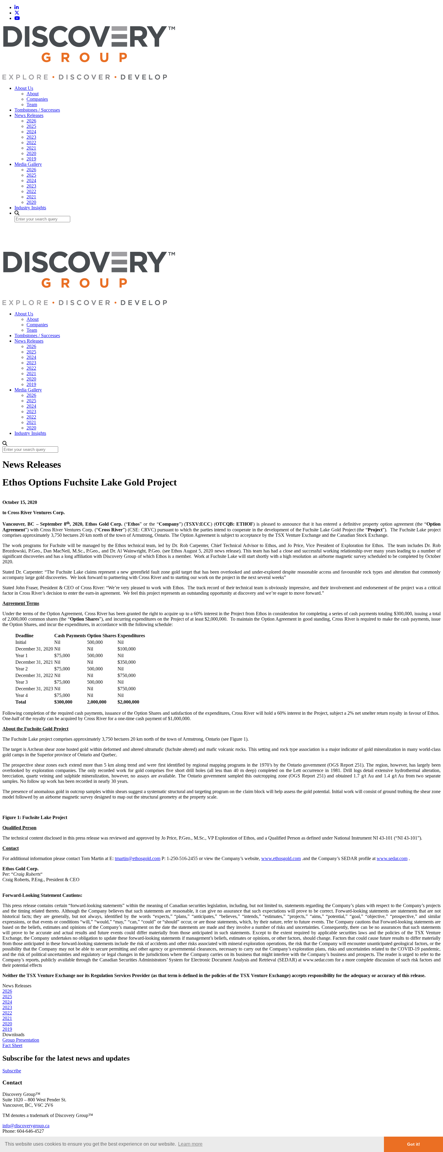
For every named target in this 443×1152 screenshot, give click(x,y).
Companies (37, 99)
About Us (23, 88)
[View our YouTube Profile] (17, 18)
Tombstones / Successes (37, 109)
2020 (31, 153)
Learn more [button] (190, 1144)
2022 (31, 142)
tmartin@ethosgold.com (137, 858)
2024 (31, 131)
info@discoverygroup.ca (25, 1125)
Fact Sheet (12, 1045)
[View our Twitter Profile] (16, 12)
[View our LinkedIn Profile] (16, 7)
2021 (31, 147)
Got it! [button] (413, 1144)
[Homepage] (88, 78)
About (33, 93)
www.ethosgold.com (281, 858)
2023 (31, 137)
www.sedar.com (392, 858)
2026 (31, 120)
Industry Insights (30, 207)
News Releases (28, 115)
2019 (31, 158)
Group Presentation (20, 1040)
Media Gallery (28, 164)
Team (32, 104)
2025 (31, 126)
